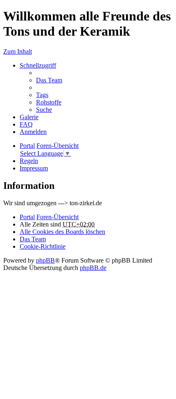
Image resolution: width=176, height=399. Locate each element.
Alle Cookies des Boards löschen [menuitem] (62, 231)
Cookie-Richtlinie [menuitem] (42, 246)
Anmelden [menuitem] (33, 131)
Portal (27, 145)
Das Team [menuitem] (49, 80)
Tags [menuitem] (42, 94)
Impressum (34, 168)
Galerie (29, 116)
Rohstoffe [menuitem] (48, 102)
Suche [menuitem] (44, 109)
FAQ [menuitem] (26, 124)
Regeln (29, 160)
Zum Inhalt (17, 51)
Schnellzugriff (38, 65)
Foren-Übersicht (57, 216)
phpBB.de (93, 267)
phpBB (45, 260)
